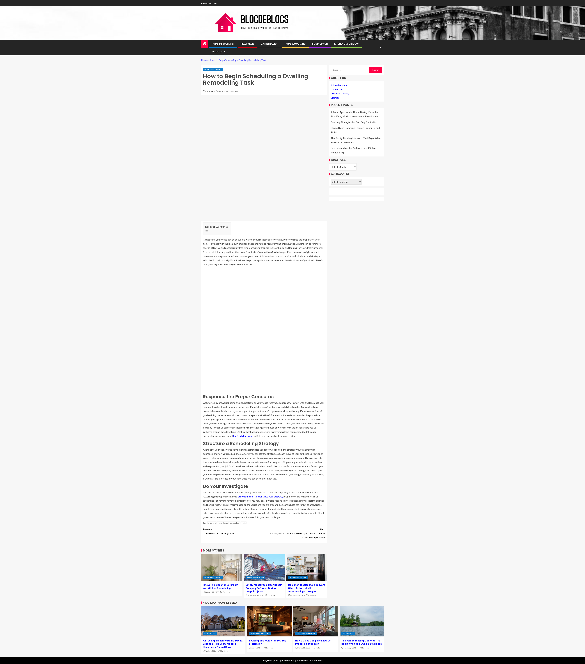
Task (243, 523)
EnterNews (302, 660)
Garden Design (269, 43)
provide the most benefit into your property (260, 496)
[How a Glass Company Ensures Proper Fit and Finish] (315, 621)
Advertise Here (339, 85)
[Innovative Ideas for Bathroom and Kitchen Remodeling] (221, 567)
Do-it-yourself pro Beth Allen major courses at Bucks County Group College (297, 533)
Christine (209, 91)
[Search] (381, 48)
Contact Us (337, 89)
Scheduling (234, 523)
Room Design (320, 43)
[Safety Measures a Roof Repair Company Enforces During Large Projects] (264, 567)
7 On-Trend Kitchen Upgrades (218, 531)
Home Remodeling (295, 43)
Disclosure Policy (340, 93)
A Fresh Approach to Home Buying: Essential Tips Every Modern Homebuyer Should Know (223, 644)
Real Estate (247, 43)
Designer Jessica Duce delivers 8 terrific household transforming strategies (306, 588)
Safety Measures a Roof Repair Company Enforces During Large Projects (264, 588)
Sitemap (335, 97)
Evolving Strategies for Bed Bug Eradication (354, 122)
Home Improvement (223, 43)
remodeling (223, 523)
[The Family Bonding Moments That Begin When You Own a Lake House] (362, 621)
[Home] (204, 44)
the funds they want (243, 435)
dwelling (212, 523)
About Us (217, 51)
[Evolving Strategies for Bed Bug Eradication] (269, 621)
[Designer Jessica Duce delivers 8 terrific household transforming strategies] (306, 567)
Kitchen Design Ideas (346, 43)
